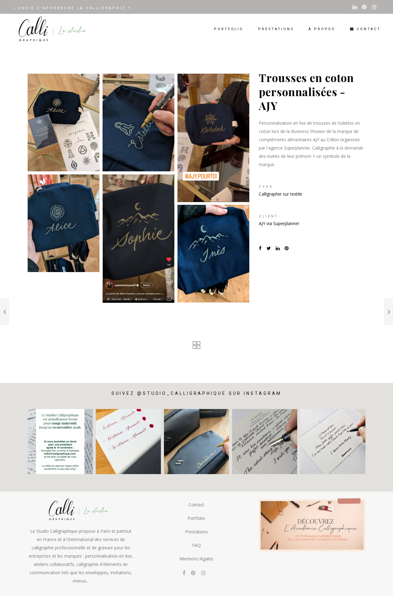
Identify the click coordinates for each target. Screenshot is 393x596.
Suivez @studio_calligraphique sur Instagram (196, 393)
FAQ (196, 545)
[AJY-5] (63, 122)
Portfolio (196, 518)
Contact (196, 505)
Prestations (196, 532)
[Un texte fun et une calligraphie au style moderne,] (332, 441)
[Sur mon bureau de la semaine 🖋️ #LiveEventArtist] (264, 441)
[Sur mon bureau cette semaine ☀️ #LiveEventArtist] (128, 441)
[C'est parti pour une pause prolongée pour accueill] (60, 441)
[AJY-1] (138, 122)
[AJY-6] (213, 253)
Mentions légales (196, 559)
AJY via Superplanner (279, 223)
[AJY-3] (213, 138)
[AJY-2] (63, 223)
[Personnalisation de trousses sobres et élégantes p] (196, 441)
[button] (380, 587)
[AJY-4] (138, 238)
